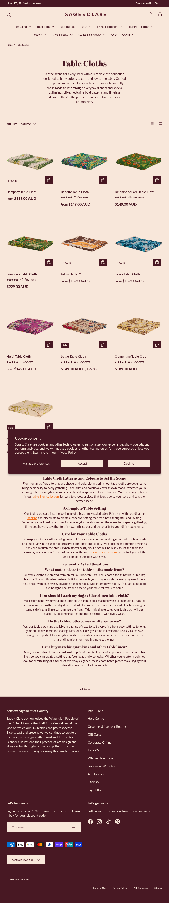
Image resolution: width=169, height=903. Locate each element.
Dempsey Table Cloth (21, 192)
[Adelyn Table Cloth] (30, 409)
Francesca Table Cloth (22, 274)
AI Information (97, 774)
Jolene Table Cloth (73, 274)
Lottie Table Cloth (73, 356)
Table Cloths (22, 45)
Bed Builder (68, 26)
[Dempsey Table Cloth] (30, 161)
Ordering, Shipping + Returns (107, 726)
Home (10, 45)
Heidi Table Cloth (19, 356)
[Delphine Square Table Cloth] (138, 161)
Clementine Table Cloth (131, 356)
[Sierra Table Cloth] (138, 244)
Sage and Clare (22, 879)
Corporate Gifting (99, 742)
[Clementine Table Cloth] (138, 326)
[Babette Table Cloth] (84, 161)
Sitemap (93, 782)
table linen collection (46, 496)
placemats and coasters (102, 552)
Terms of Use (99, 888)
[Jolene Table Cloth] (84, 244)
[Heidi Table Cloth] (30, 326)
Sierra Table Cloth (127, 274)
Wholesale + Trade (100, 758)
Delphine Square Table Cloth (134, 192)
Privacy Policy (67, 452)
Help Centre (96, 718)
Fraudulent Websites (101, 766)
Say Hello (94, 790)
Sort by (12, 123)
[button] (159, 14)
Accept (82, 463)
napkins (32, 518)
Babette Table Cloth (75, 192)
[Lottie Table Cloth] (84, 326)
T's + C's (93, 750)
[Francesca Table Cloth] (30, 244)
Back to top (84, 689)
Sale (114, 35)
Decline (129, 463)
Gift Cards (94, 734)
